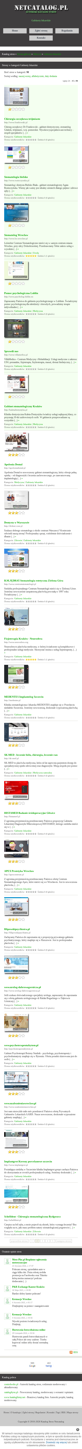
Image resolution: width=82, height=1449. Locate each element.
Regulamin (40, 1412)
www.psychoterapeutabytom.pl (21, 1045)
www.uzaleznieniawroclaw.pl (20, 1103)
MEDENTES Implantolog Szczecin (23, 696)
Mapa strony (72, 1412)
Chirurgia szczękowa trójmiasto (22, 118)
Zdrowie (37, 54)
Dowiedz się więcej (56, 1442)
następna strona (64, 1241)
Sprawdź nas (11, 351)
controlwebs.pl (11, 1384)
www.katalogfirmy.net (14, 1397)
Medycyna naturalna (42, 772)
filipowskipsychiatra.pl (17, 929)
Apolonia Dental (13, 464)
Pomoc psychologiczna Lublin (21, 293)
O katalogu (16, 1412)
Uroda (36, 253)
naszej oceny (24, 76)
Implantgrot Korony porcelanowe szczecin (28, 1161)
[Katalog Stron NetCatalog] (41, 3)
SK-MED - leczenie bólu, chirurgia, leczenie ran (31, 754)
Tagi (58, 1412)
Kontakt (50, 1412)
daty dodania (51, 76)
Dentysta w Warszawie (16, 522)
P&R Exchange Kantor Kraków (28, 1286)
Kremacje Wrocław (22, 1299)
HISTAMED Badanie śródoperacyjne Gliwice (29, 812)
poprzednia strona (19, 1241)
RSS (75, 1352)
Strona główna (24, 54)
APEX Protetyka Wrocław (19, 871)
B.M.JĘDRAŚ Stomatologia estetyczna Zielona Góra (33, 580)
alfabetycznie (38, 76)
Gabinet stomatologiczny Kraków (23, 406)
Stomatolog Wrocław (16, 235)
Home (6, 1412)
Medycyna (38, 311)
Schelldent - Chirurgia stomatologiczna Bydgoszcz (32, 1216)
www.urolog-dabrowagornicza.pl (22, 987)
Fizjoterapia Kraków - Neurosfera (23, 638)
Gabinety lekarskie (52, 54)
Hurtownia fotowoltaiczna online (28, 1329)
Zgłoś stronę (28, 1412)
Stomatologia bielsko (16, 176)
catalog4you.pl (11, 1392)
